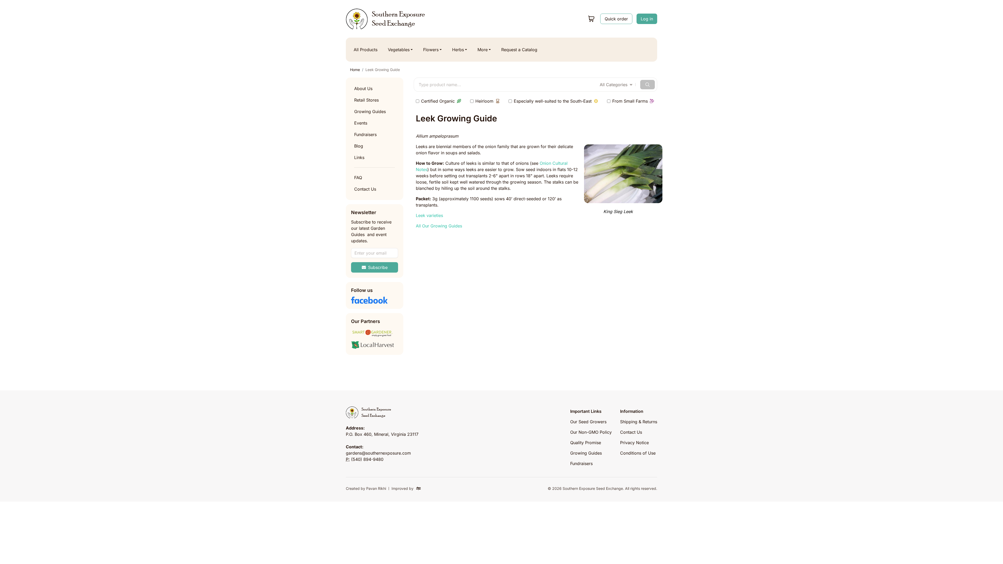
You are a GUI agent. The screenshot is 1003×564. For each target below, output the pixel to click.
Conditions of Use (638, 453)
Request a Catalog (519, 49)
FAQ (358, 177)
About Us (363, 88)
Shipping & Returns (638, 421)
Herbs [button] (458, 49)
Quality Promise (585, 442)
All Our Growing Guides (439, 225)
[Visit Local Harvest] (374, 345)
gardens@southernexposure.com (378, 453)
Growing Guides (370, 111)
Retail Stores (366, 100)
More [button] (482, 49)
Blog (358, 146)
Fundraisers (365, 134)
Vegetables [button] (399, 49)
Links (359, 157)
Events (360, 123)
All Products (365, 49)
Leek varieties (429, 215)
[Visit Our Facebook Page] (374, 300)
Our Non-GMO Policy (591, 432)
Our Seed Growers (588, 421)
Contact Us (365, 189)
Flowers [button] (431, 49)
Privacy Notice (634, 442)
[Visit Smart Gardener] (374, 333)
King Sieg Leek (618, 211)
